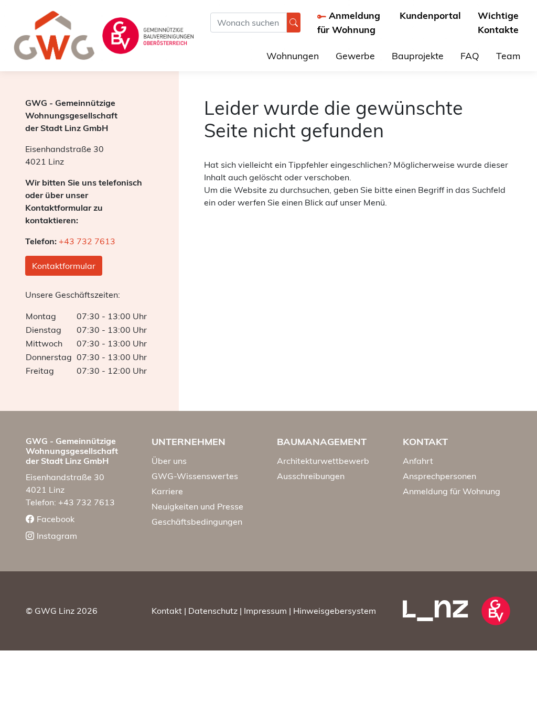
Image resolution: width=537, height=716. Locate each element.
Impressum (265, 610)
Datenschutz (213, 610)
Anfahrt (418, 460)
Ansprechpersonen (439, 476)
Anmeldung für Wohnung (451, 491)
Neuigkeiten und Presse (197, 506)
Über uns (169, 460)
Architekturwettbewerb (323, 460)
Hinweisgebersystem (334, 610)
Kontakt (167, 610)
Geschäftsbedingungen (197, 521)
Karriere (167, 491)
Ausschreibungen (311, 476)
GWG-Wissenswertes (195, 476)
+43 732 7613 (87, 241)
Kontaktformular (63, 266)
